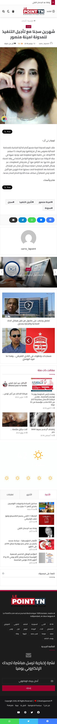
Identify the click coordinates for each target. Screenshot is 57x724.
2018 (51, 624)
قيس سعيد (34, 633)
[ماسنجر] (41, 220)
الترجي (44, 624)
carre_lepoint (44, 43)
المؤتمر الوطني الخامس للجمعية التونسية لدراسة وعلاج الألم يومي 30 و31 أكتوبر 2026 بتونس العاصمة (20, 557)
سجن (10, 202)
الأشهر (29, 494)
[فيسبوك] (50, 220)
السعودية (35, 624)
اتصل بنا (23, 705)
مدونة (48, 208)
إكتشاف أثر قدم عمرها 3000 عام (43, 431)
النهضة (33, 629)
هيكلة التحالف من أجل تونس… (14, 394)
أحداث (24, 20)
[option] (28, 272)
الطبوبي (16, 624)
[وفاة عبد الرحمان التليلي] (46, 532)
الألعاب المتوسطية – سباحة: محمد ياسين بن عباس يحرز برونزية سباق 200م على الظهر (21, 543)
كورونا (25, 633)
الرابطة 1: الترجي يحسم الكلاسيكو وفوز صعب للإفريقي (21, 517)
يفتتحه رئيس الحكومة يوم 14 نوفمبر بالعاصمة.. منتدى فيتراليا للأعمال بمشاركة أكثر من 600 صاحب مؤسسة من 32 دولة (42, 399)
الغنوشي (7, 624)
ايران (18, 629)
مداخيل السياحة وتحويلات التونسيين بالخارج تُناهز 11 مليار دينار (22, 505)
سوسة (44, 633)
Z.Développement (43, 701)
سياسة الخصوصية (35, 705)
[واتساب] (32, 220)
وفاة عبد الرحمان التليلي (27, 528)
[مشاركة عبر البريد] (13, 220)
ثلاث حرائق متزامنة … (18, 429)
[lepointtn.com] (34, 11)
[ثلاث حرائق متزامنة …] (14, 419)
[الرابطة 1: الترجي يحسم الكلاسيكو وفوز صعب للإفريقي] (46, 519)
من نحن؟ (46, 705)
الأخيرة (47, 494)
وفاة (17, 633)
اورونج (25, 629)
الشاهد (25, 624)
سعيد (51, 633)
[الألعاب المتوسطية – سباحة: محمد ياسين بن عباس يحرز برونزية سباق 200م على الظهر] (46, 544)
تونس (11, 629)
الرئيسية (31, 20)
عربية (17, 705)
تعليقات (10, 494)
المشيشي (50, 629)
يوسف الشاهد (48, 638)
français (10, 705)
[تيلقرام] (22, 220)
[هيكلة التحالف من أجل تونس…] (14, 384)
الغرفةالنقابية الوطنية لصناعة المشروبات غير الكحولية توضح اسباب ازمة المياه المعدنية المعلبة (28, 275)
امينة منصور (45, 202)
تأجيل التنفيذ (25, 202)
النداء (41, 629)
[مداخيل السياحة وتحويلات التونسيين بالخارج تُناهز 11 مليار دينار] (46, 507)
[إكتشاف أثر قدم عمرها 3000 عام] (42, 419)
